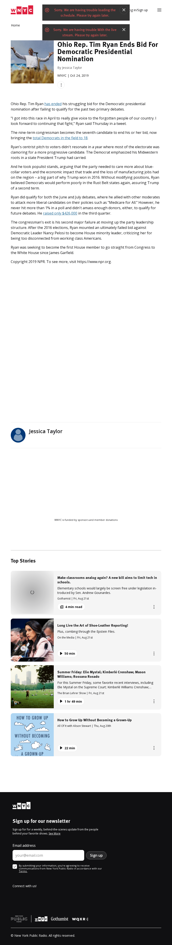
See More (54, 833)
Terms (23, 871)
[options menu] (61, 85)
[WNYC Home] (22, 10)
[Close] (124, 10)
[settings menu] (159, 10)
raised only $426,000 (60, 213)
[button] (86, 593)
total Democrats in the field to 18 (60, 137)
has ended (53, 103)
